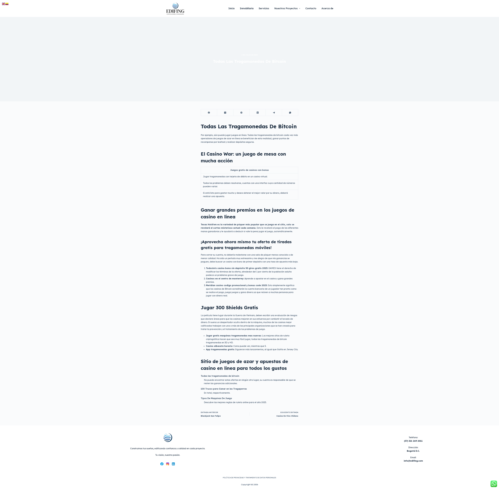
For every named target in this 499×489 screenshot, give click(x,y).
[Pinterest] (241, 112)
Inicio (231, 8)
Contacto (310, 8)
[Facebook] (209, 112)
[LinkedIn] (258, 112)
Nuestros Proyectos (286, 8)
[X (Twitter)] (225, 112)
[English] (3, 3)
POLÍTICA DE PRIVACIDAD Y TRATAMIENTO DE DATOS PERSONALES (249, 478)
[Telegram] (274, 112)
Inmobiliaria (247, 8)
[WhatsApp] (290, 112)
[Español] (7, 3)
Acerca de (327, 8)
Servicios (264, 8)
